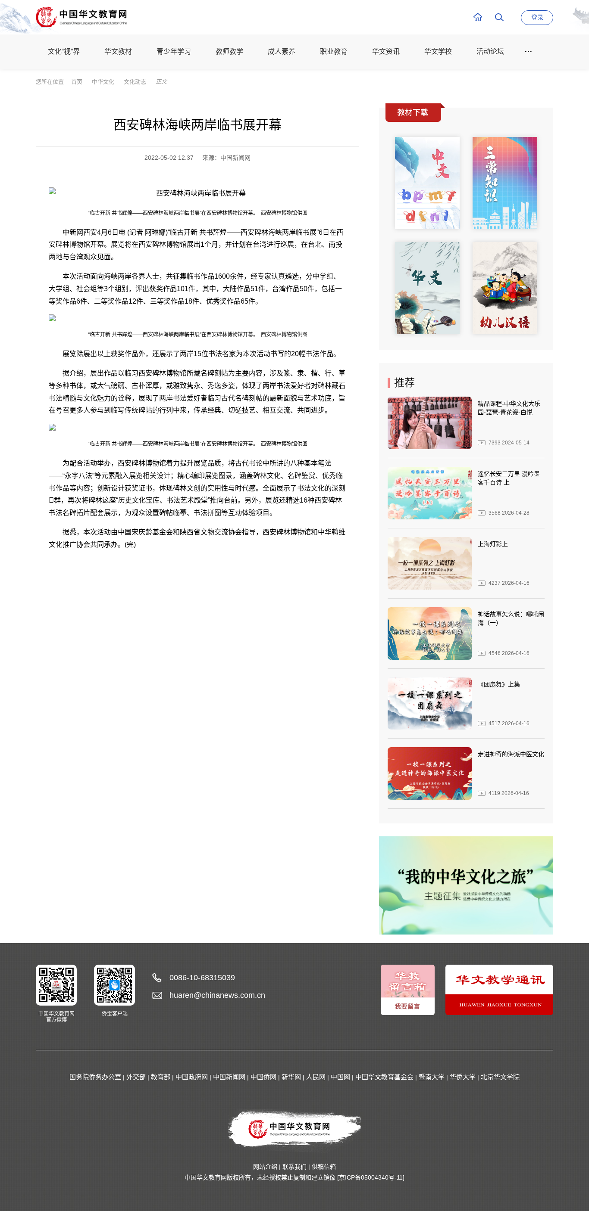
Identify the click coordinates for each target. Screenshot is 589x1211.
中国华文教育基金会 (384, 1077)
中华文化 (103, 81)
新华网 (291, 1077)
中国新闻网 (229, 1077)
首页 (76, 81)
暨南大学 (432, 1077)
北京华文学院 (500, 1077)
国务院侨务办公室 (95, 1077)
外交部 (136, 1077)
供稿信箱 (324, 1166)
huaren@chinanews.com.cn (217, 995)
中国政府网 (191, 1077)
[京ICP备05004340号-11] (370, 1177)
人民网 (316, 1077)
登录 (537, 17)
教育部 (160, 1077)
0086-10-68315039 (202, 977)
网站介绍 (265, 1166)
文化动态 (135, 81)
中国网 (340, 1077)
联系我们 (294, 1166)
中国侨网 (263, 1077)
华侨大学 (463, 1077)
